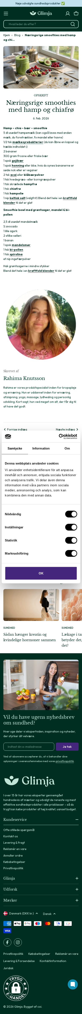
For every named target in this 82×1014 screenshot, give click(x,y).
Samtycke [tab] (15, 448)
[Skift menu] (5, 13)
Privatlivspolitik (13, 954)
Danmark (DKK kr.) (21, 913)
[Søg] (72, 24)
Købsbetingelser (39, 954)
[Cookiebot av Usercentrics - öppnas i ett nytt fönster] (59, 436)
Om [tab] (67, 448)
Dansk (47, 914)
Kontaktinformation (53, 961)
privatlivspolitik (65, 761)
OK (41, 573)
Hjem (6, 35)
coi (39, 1007)
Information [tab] (41, 448)
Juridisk (8, 968)
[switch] (71, 527)
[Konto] (67, 13)
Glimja (18, 1007)
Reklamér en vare (66, 954)
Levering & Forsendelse (19, 961)
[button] (16, 988)
